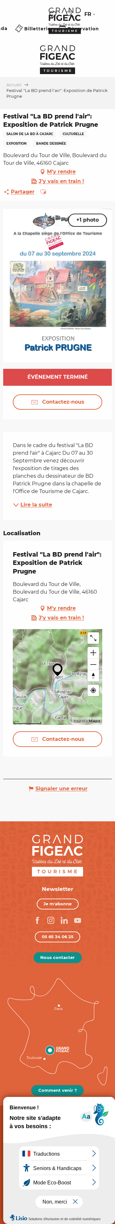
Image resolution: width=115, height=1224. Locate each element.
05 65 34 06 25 (57, 936)
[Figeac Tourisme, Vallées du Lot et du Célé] (64, 25)
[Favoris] (54, 14)
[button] (70, 14)
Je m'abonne (57, 903)
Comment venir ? (57, 1090)
